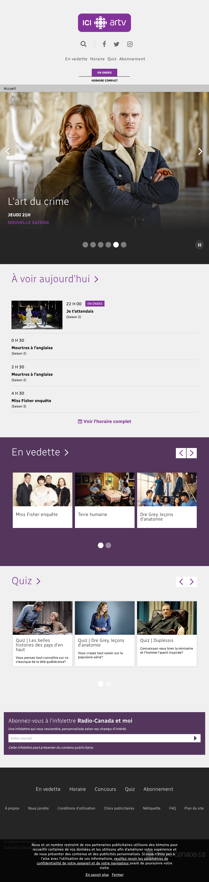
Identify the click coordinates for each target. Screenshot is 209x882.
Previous (7, 151)
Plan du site (194, 808)
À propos (12, 808)
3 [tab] (100, 245)
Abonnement (132, 58)
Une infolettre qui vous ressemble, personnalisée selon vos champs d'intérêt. (67, 729)
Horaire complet (104, 80)
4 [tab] (108, 245)
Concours (105, 789)
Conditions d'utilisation (76, 808)
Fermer (118, 874)
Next (200, 151)
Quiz (112, 58)
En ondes (104, 72)
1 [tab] (85, 245)
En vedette (76, 58)
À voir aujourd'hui (50, 278)
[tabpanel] (42, 500)
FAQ (172, 808)
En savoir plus (97, 874)
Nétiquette (152, 808)
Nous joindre (38, 808)
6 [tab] (123, 245)
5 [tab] (116, 245)
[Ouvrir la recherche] (82, 43)
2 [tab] (93, 245)
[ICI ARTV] (104, 23)
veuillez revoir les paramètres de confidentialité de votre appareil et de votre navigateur (102, 860)
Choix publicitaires (119, 808)
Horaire (97, 58)
